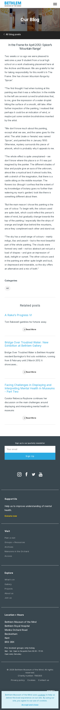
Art (7, 288)
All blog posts (13, 34)
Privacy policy (18, 680)
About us (9, 593)
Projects (9, 588)
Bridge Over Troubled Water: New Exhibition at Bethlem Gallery (26, 344)
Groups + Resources (15, 542)
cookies (41, 695)
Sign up (30, 456)
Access (8, 556)
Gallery (8, 584)
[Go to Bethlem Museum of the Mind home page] (13, 4)
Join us (8, 598)
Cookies (31, 680)
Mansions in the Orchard (17, 551)
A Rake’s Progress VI (18, 315)
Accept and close (30, 705)
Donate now (11, 516)
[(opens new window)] (19, 474)
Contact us (43, 680)
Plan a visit (10, 538)
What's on (10, 579)
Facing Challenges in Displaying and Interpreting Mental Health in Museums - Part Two (30, 388)
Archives (9, 547)
